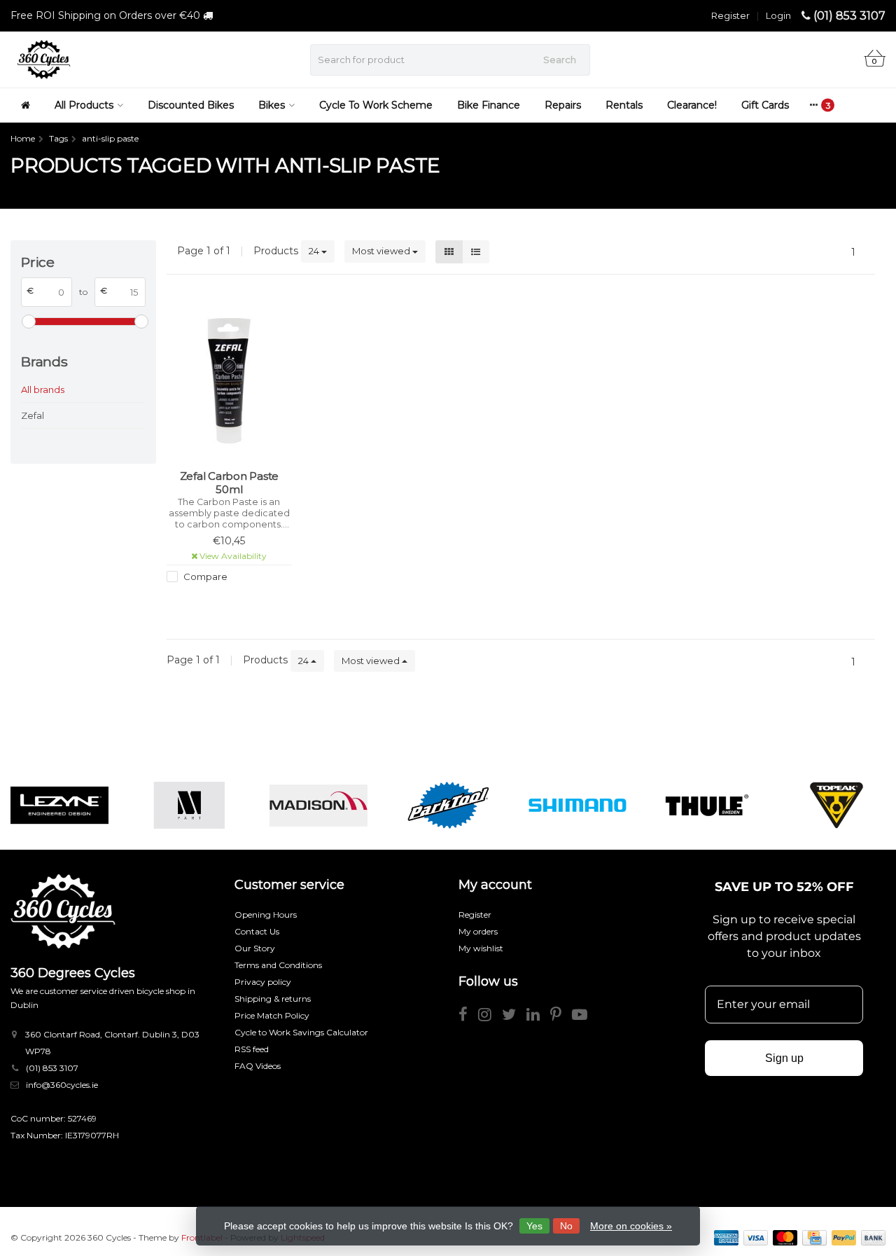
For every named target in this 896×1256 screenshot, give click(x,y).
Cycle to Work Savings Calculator (301, 1032)
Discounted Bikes (191, 105)
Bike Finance (488, 105)
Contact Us (256, 931)
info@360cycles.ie (62, 1084)
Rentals (624, 105)
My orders (478, 931)
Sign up (784, 1058)
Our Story (254, 948)
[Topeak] (837, 805)
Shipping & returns (272, 998)
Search (559, 59)
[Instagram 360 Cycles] (490, 1017)
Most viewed (382, 250)
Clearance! (692, 105)
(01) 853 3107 (849, 15)
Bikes (271, 105)
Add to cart (222, 602)
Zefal (32, 415)
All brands (42, 389)
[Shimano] (577, 805)
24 (315, 250)
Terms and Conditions (278, 965)
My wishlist (480, 948)
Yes (534, 1225)
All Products (84, 105)
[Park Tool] (448, 805)
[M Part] (189, 805)
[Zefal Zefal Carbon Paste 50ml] (229, 380)
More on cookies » (631, 1225)
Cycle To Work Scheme (376, 105)
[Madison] (319, 805)
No (566, 1225)
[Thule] (707, 805)
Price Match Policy (271, 1015)
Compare (204, 576)
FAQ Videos (257, 1066)
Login (778, 15)
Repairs (563, 105)
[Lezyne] (59, 805)
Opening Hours (265, 914)
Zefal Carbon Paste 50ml (229, 483)
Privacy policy (262, 981)
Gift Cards (765, 105)
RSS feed (251, 1049)
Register (730, 15)
